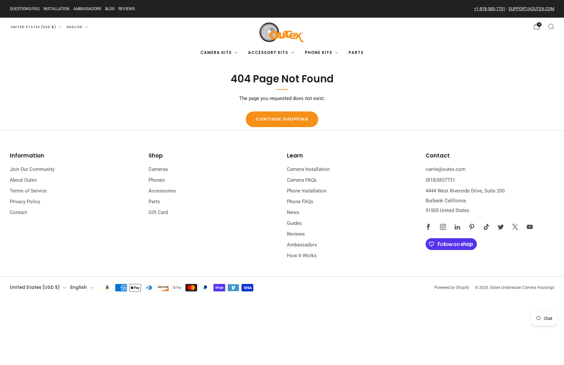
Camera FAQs (302, 180)
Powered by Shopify (451, 287)
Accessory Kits (268, 52)
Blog (110, 9)
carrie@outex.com (445, 169)
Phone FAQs (300, 202)
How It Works (302, 255)
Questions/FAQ (24, 9)
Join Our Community (32, 169)
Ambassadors (87, 9)
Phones (157, 180)
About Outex (23, 180)
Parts (356, 52)
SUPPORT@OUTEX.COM (531, 8)
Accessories (162, 191)
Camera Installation (308, 169)
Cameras (158, 169)
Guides (294, 223)
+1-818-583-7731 (489, 8)
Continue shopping (282, 119)
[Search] (551, 26)
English (75, 27)
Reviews (126, 9)
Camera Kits (216, 52)
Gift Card (158, 212)
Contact (18, 212)
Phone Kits (318, 52)
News (293, 212)
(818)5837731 (440, 180)
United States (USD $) (33, 27)
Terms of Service (28, 191)
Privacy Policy (25, 202)
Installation (56, 9)
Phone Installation (306, 191)
